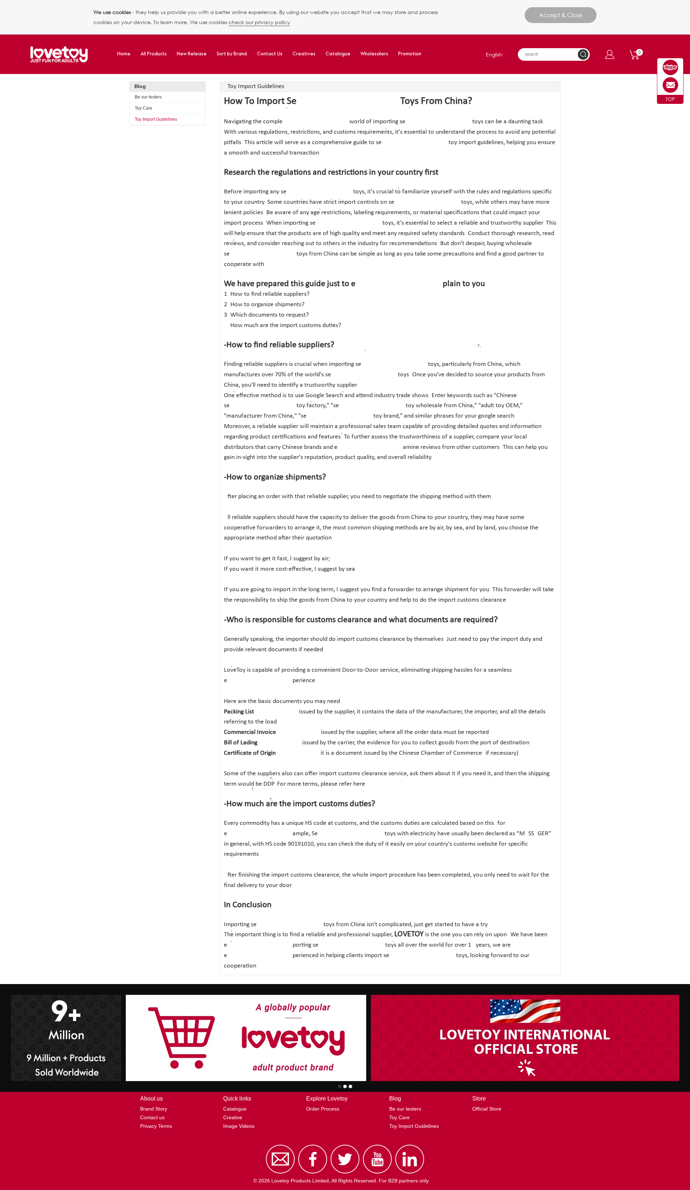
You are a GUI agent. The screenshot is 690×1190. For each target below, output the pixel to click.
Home (123, 54)
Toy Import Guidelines (156, 119)
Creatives (304, 54)
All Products (154, 54)
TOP (670, 99)
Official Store (486, 1109)
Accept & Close (560, 15)
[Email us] (280, 1173)
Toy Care (143, 108)
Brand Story (153, 1109)
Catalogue (338, 54)
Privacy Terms (156, 1126)
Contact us (152, 1117)
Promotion (409, 54)
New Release (192, 54)
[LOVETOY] (670, 67)
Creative (232, 1117)
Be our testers (148, 97)
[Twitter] (345, 1173)
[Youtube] (377, 1173)
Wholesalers (374, 54)
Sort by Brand (232, 54)
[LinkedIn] (409, 1173)
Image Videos (238, 1126)
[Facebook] (312, 1173)
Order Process (322, 1109)
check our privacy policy (259, 22)
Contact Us (269, 54)
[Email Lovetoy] (670, 85)
